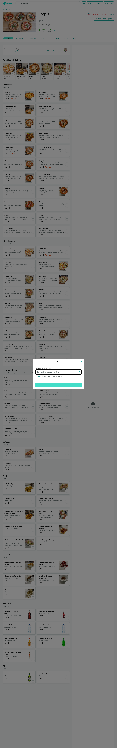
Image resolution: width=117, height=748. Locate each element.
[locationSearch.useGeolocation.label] (79, 372)
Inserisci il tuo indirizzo (43, 368)
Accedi (38, 376)
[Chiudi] (81, 361)
